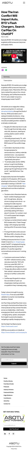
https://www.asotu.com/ (9, 326)
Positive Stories (8, 381)
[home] (7, 3)
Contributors (7, 398)
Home (5, 378)
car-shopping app (19, 242)
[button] (24, 3)
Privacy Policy (14, 448)
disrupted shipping (7, 111)
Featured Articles (9, 392)
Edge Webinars (8, 395)
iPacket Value (5, 294)
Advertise (6, 401)
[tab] (14, 77)
